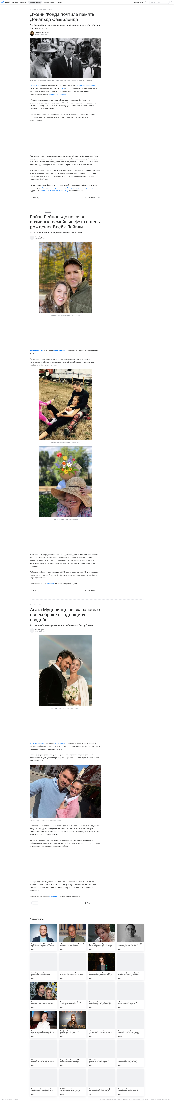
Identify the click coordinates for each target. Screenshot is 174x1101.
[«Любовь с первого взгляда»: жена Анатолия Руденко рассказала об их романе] (130, 995)
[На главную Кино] (7, 2)
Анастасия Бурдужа (42, 33)
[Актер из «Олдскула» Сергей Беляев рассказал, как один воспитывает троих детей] (130, 966)
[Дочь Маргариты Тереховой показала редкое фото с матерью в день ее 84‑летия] (101, 937)
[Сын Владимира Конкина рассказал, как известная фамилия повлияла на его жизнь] (43, 966)
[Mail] (2, 2)
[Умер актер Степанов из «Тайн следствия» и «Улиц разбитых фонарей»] (43, 1082)
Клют (63, 88)
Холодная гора (73, 188)
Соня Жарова (39, 237)
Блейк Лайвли (59, 350)
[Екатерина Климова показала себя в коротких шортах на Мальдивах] (130, 1082)
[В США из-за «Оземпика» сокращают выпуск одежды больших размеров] (72, 1082)
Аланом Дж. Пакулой (57, 94)
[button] (65, 58)
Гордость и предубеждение (53, 188)
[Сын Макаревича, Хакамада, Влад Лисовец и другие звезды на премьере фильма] (101, 966)
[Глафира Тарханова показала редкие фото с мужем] (72, 1024)
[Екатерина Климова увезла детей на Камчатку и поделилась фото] (101, 995)
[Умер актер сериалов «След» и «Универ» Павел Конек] (72, 995)
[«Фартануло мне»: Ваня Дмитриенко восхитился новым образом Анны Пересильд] (101, 1024)
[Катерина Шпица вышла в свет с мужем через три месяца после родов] (43, 1024)
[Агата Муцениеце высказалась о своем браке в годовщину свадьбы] (130, 1053)
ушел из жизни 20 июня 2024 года (55, 191)
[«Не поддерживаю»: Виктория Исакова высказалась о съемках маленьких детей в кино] (72, 966)
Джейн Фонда (35, 85)
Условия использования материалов (151, 1099)
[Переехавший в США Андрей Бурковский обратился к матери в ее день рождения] (43, 937)
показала (50, 584)
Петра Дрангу (59, 743)
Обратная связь (166, 1099)
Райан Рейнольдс (37, 350)
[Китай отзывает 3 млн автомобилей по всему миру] (130, 1024)
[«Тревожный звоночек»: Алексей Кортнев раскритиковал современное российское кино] (72, 937)
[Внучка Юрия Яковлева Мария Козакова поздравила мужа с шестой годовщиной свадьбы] (72, 1053)
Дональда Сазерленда (86, 85)
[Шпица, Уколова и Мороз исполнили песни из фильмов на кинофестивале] (43, 1053)
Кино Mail (49, 9)
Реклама (15, 1099)
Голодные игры (88, 188)
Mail (3, 1099)
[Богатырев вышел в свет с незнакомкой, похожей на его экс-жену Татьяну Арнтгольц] (43, 995)
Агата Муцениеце (37, 743)
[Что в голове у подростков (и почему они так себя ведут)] (101, 1082)
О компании (8, 1099)
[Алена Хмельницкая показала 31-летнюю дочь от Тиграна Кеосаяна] (130, 937)
